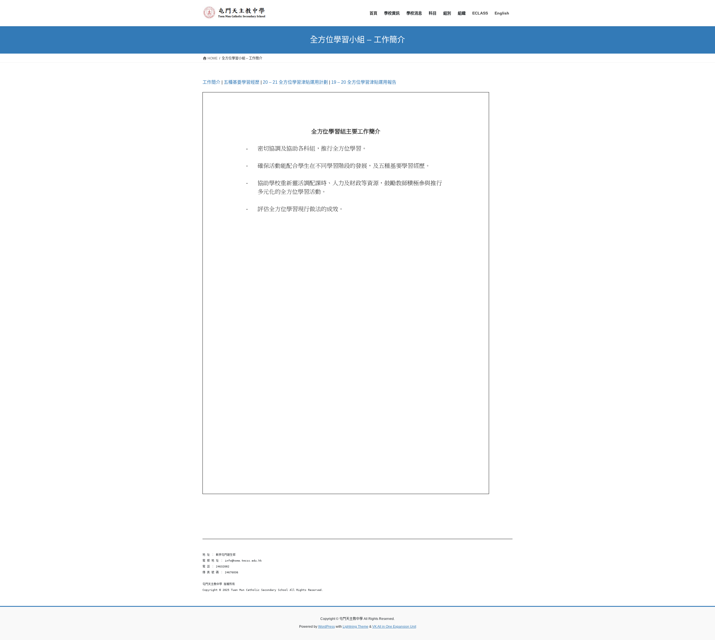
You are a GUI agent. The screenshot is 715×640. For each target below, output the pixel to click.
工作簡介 (211, 82)
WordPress (326, 627)
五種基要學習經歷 (241, 82)
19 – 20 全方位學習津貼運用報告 (363, 82)
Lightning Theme (355, 627)
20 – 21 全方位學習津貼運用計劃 (295, 82)
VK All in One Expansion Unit (394, 627)
